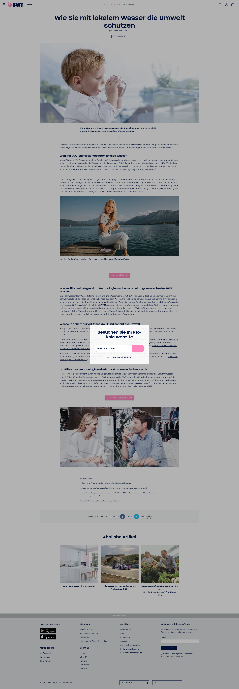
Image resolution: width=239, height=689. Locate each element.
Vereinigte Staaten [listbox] (106, 348)
